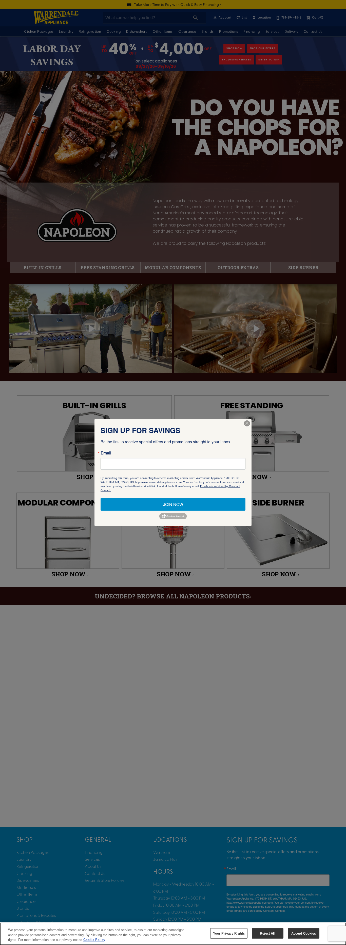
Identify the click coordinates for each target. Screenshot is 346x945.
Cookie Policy (94, 940)
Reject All (267, 933)
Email (106, 453)
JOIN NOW (173, 504)
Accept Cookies (303, 933)
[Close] (247, 423)
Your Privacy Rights (229, 933)
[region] (173, 933)
